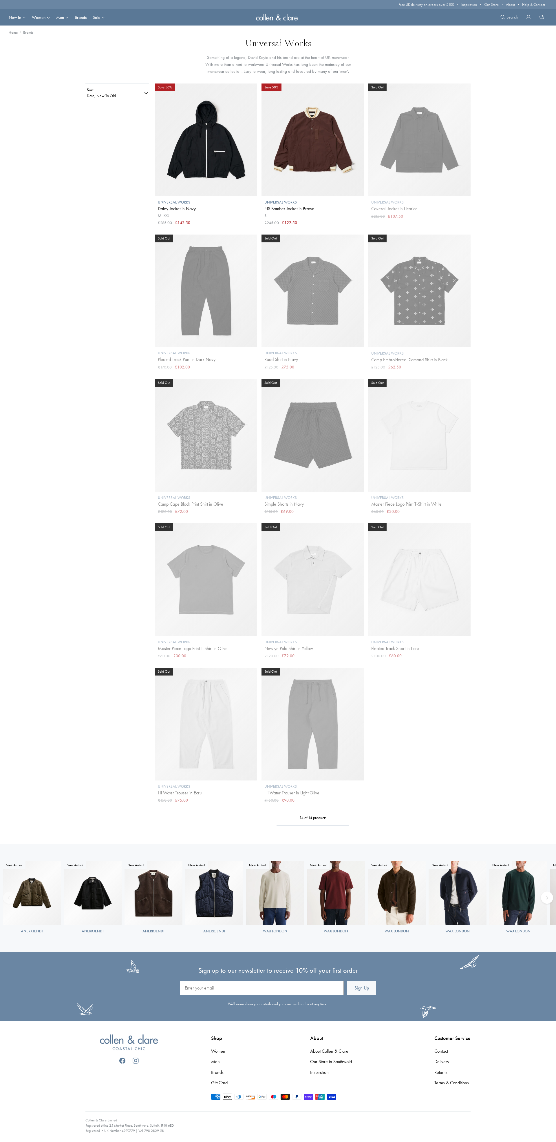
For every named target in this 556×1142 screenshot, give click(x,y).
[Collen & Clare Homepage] (278, 17)
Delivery (441, 1062)
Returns (440, 1072)
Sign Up (361, 988)
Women (38, 17)
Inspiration (469, 4)
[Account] (528, 17)
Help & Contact (533, 4)
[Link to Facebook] (122, 1061)
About (510, 4)
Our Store (491, 4)
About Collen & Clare (329, 1051)
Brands (81, 17)
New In (15, 17)
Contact (441, 1051)
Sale (96, 17)
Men (60, 17)
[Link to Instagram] (136, 1061)
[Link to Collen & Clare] (128, 1043)
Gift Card (219, 1083)
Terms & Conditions (451, 1083)
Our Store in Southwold (331, 1062)
